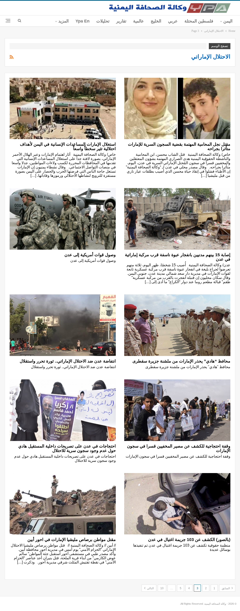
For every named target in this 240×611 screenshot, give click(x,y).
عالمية (138, 21)
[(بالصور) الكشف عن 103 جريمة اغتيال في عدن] (177, 504)
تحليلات (102, 21)
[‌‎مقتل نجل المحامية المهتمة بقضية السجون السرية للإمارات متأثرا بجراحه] (177, 108)
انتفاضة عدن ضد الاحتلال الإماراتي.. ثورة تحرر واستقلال (68, 361)
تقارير (121, 21)
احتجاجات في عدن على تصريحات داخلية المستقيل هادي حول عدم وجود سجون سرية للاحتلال (67, 448)
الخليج (156, 21)
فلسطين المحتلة (198, 21)
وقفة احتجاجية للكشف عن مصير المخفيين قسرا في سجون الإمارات (178, 448)
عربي (173, 21)
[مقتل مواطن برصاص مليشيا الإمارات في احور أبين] (63, 504)
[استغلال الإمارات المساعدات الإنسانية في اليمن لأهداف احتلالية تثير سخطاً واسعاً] (63, 108)
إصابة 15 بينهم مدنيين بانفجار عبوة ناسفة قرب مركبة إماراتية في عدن (177, 257)
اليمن (227, 21)
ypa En (82, 21)
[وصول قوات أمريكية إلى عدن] (63, 219)
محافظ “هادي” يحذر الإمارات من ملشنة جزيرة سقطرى (181, 361)
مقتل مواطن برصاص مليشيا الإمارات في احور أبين (71, 539)
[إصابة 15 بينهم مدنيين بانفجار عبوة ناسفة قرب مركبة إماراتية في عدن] (177, 219)
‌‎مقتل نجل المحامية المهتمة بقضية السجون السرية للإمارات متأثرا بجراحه (179, 146)
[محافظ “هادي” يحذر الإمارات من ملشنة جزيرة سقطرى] (177, 325)
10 (162, 588)
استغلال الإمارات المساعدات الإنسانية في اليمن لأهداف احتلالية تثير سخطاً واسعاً (68, 146)
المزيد (63, 21)
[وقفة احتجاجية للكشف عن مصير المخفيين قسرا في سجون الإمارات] (177, 410)
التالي (150, 588)
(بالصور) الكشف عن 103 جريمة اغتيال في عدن (189, 539)
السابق (226, 588)
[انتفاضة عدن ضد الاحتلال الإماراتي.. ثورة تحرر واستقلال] (63, 325)
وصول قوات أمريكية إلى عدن (90, 254)
